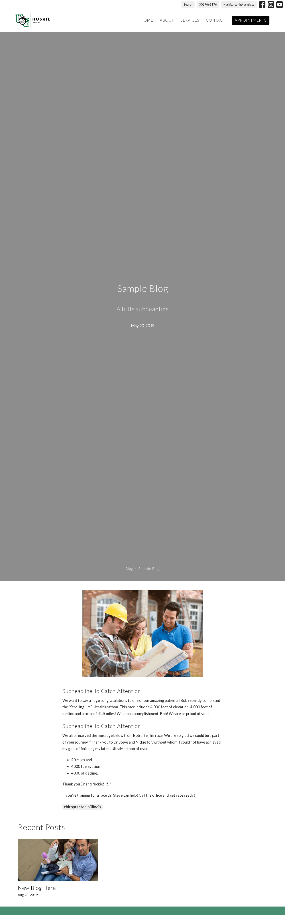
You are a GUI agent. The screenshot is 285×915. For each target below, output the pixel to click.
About (167, 20)
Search (188, 4)
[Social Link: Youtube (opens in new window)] (279, 4)
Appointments (251, 20)
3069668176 (208, 4)
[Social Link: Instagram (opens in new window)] (271, 4)
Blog (129, 568)
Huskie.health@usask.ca (239, 4)
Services (190, 20)
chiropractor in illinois (82, 806)
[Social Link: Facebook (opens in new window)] (262, 4)
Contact (215, 20)
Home (146, 20)
